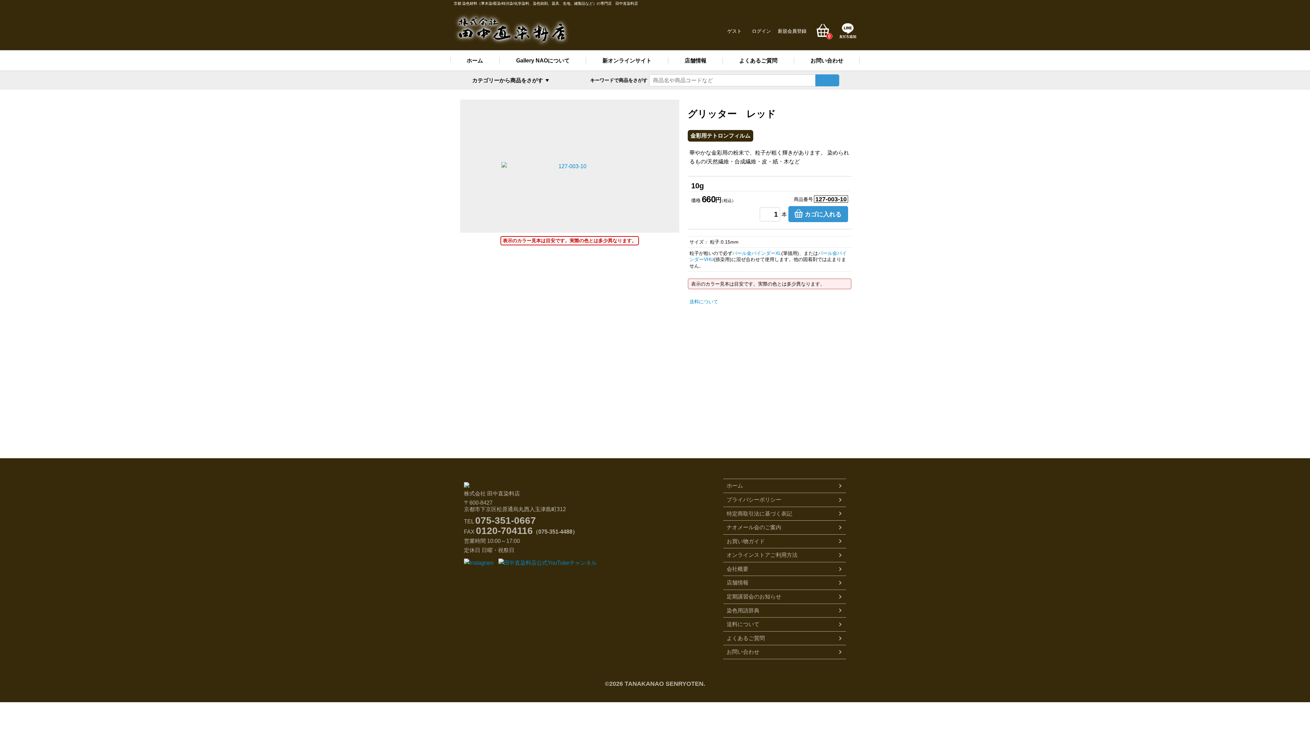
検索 (827, 80)
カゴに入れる (823, 214)
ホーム (475, 60)
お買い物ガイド (746, 541)
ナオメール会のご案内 (754, 527)
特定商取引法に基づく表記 (759, 514)
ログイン (761, 31)
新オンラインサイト (627, 60)
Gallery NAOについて (543, 60)
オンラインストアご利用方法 (762, 555)
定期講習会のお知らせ (754, 596)
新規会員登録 (792, 31)
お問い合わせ (827, 60)
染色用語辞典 (743, 610)
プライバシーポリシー (754, 500)
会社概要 (737, 569)
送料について (703, 301)
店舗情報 (696, 60)
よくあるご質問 (758, 60)
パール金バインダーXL (756, 253)
